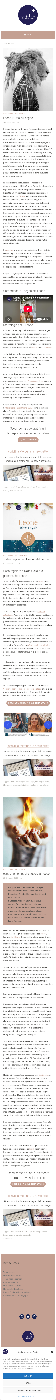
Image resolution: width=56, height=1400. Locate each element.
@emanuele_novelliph (38, 645)
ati (30, 1292)
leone (38, 487)
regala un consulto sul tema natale (28, 703)
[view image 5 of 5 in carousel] (32, 733)
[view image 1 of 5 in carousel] (23, 733)
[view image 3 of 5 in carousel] (28, 733)
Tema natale (9, 1272)
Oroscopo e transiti (12, 1285)
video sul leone (16, 491)
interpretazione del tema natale (18, 407)
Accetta (28, 1376)
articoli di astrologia (15, 114)
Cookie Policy (22, 1396)
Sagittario (47, 347)
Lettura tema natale (12, 1275)
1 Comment (8, 1238)
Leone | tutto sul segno (18, 118)
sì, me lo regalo (28, 439)
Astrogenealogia (10, 1282)
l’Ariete (22, 196)
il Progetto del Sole (34, 381)
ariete (12, 1232)
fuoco (44, 1232)
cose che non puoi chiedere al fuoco (26, 874)
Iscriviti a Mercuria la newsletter (28, 451)
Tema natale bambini (12, 1278)
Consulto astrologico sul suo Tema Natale (22, 688)
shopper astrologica (40, 785)
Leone (40, 581)
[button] (52, 1352)
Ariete (43, 933)
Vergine (9, 250)
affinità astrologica (17, 782)
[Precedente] (8, 725)
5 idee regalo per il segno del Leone (26, 559)
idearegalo (7, 785)
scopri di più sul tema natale (28, 1184)
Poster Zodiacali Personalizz (16, 1292)
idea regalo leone (42, 782)
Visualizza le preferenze (28, 1390)
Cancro (34, 347)
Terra (31, 1148)
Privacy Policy (32, 1396)
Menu (29, 34)
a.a (18, 122)
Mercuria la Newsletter (13, 1289)
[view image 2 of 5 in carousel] (26, 733)
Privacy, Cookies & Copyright (16, 1295)
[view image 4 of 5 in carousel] (30, 733)
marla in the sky (24, 785)
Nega (28, 1383)
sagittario (27, 1235)
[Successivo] (48, 725)
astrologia (31, 487)
